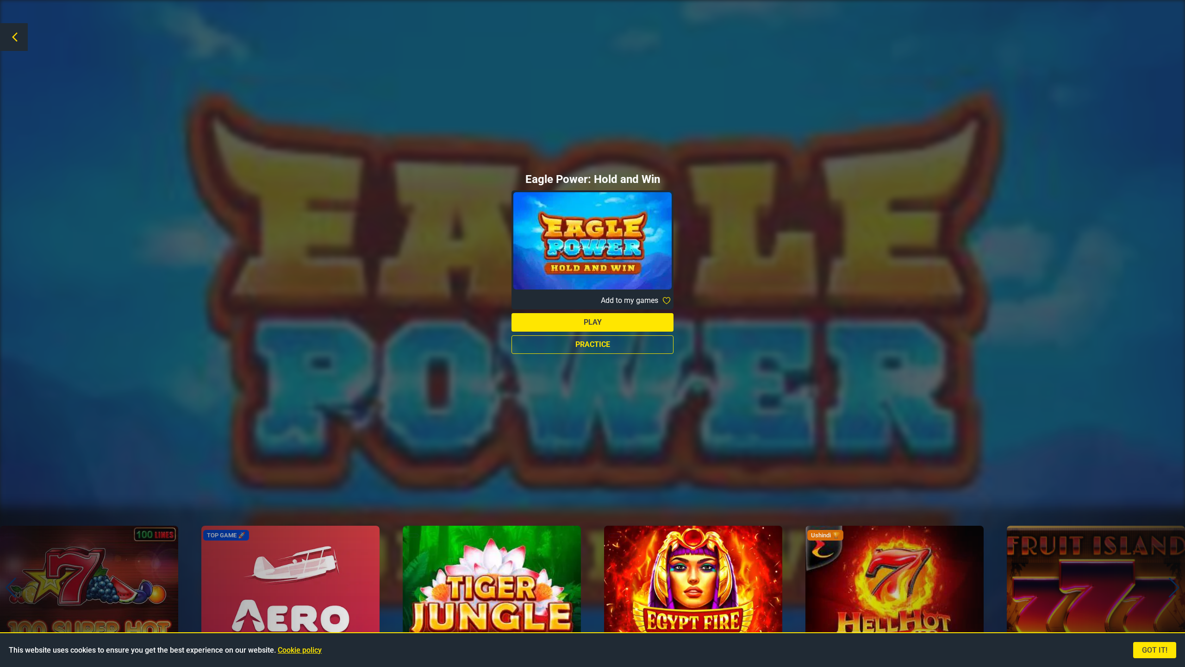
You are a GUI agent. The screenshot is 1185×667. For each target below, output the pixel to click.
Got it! (1154, 650)
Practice (592, 344)
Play (593, 322)
